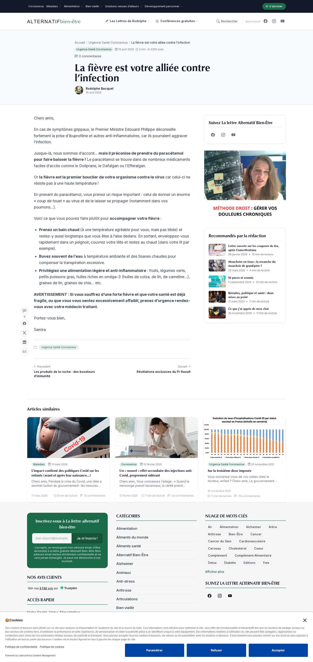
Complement (217, 555)
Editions (250, 562)
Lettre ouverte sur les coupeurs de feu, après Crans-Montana (253, 248)
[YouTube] (282, 21)
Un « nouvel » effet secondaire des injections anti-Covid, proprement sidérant (155, 473)
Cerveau (214, 548)
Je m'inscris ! (87, 538)
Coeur (258, 548)
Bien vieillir (125, 608)
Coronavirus (129, 464)
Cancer (256, 534)
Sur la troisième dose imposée (229, 470)
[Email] (24, 351)
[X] (24, 332)
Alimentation (126, 528)
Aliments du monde (132, 537)
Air (210, 527)
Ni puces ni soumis (240, 278)
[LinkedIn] (24, 342)
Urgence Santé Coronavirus (108, 42)
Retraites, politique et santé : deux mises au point (250, 295)
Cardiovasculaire (252, 541)
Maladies (39, 464)
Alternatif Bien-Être (132, 555)
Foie (266, 562)
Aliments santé (128, 546)
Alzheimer (124, 563)
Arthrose (123, 590)
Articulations (127, 599)
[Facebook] (265, 21)
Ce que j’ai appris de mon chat (248, 309)
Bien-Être (236, 534)
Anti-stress (125, 581)
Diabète (230, 562)
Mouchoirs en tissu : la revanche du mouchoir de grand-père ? (252, 264)
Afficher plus (214, 571)
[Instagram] (274, 21)
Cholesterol (237, 548)
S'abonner (276, 6)
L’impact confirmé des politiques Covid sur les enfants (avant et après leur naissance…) (65, 473)
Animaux (123, 572)
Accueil (80, 42)
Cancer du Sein (219, 541)
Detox (212, 562)
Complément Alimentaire (253, 555)
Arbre (273, 527)
